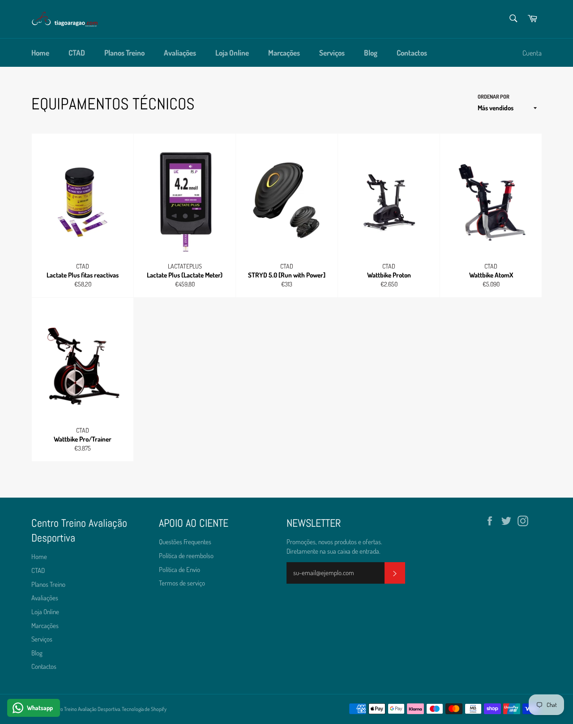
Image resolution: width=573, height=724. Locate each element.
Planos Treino (124, 52)
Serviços (332, 52)
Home (40, 52)
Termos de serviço (182, 583)
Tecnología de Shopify (144, 709)
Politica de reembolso (186, 555)
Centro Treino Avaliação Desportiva (84, 709)
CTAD (76, 52)
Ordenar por (493, 96)
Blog (370, 52)
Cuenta (532, 52)
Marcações (284, 52)
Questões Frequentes (185, 542)
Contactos (412, 52)
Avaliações (180, 52)
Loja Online (232, 52)
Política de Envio (179, 569)
